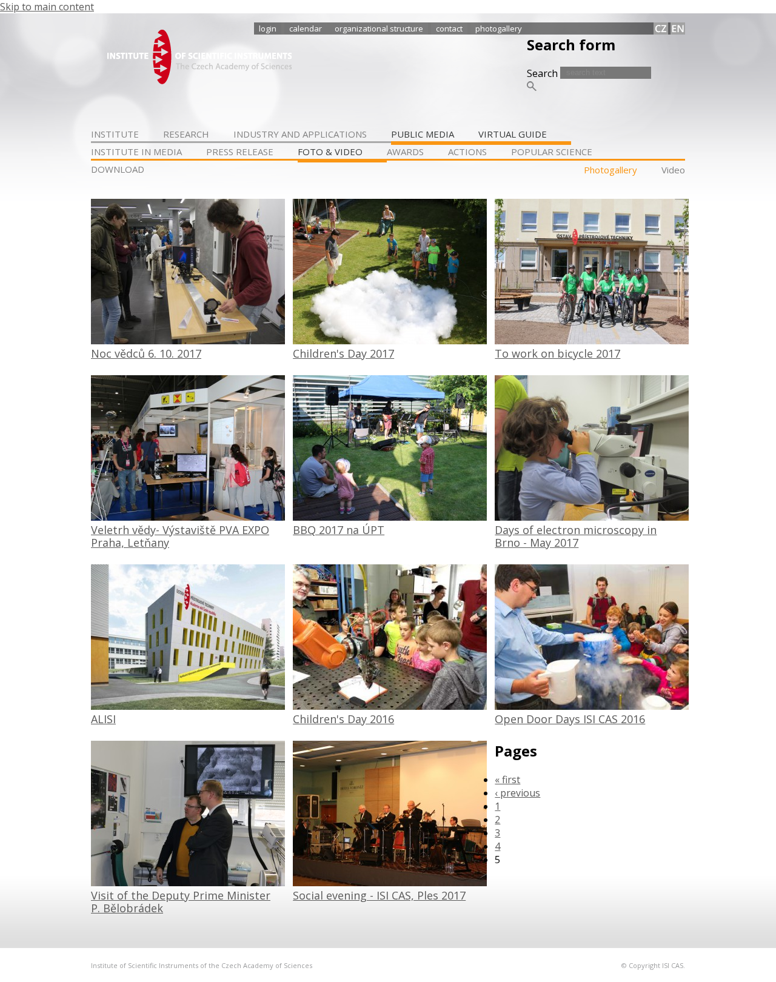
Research (186, 134)
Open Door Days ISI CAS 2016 (570, 719)
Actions (467, 151)
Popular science (551, 151)
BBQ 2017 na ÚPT (338, 530)
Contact (449, 28)
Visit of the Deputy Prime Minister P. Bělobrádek (180, 901)
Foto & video (330, 151)
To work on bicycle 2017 (557, 353)
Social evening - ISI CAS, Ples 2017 (379, 895)
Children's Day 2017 (343, 353)
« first (507, 779)
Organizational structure (379, 28)
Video (673, 170)
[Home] (199, 80)
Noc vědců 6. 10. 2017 (146, 353)
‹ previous (517, 793)
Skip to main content (47, 6)
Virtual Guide (512, 134)
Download (117, 169)
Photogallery (498, 28)
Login (267, 28)
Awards (405, 151)
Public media (422, 134)
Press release (239, 151)
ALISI (103, 719)
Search (543, 73)
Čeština (661, 28)
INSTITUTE (115, 134)
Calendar (305, 28)
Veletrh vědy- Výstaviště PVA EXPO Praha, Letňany (180, 536)
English (678, 28)
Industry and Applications (300, 134)
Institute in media (136, 151)
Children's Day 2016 (343, 719)
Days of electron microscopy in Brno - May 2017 (576, 536)
